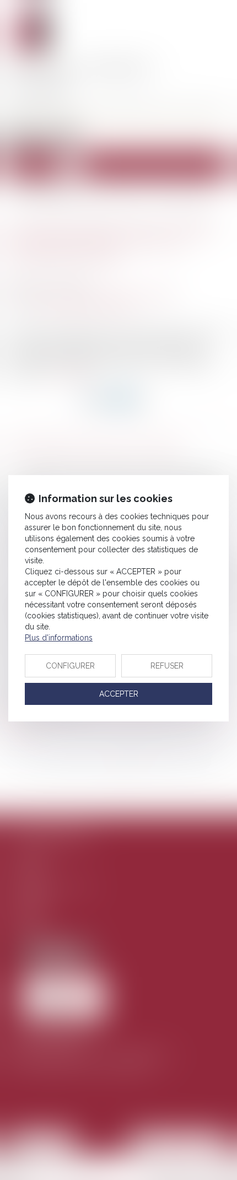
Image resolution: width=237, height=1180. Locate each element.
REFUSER (167, 665)
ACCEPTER (118, 693)
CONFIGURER (70, 665)
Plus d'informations (59, 637)
